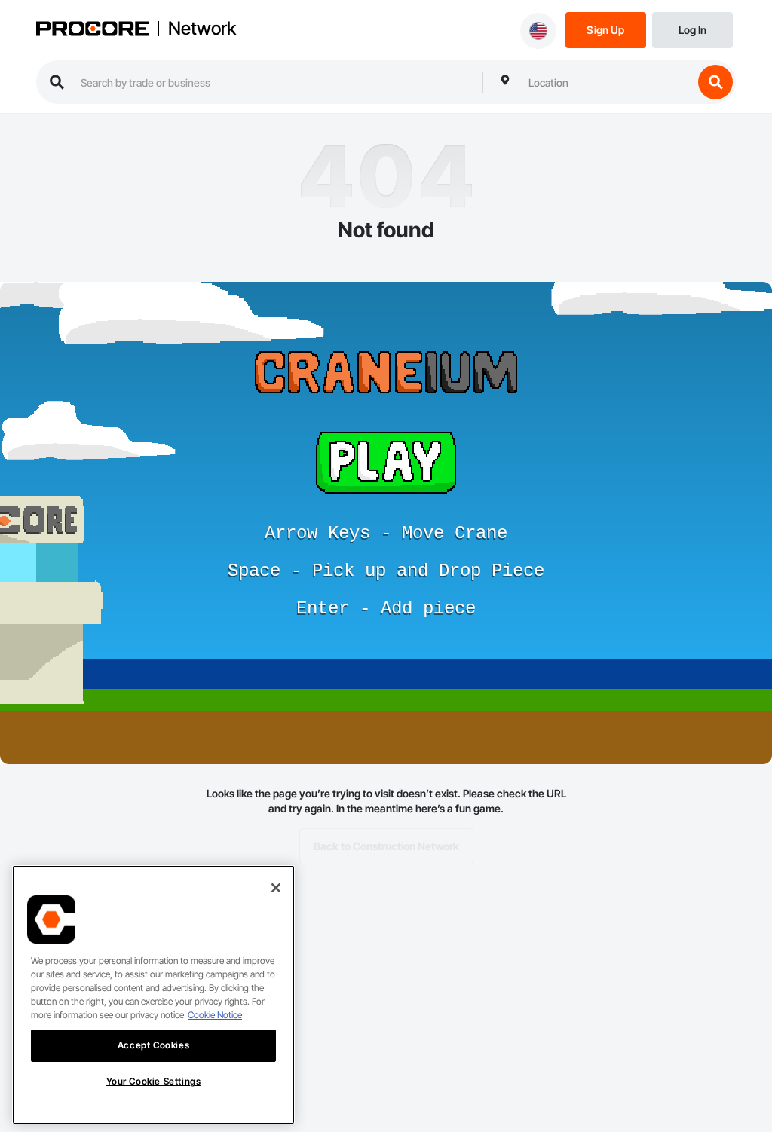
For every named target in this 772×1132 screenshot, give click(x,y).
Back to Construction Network (386, 846)
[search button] (715, 82)
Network (202, 28)
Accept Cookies (153, 1045)
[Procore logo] (92, 30)
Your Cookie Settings (153, 1081)
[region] (153, 994)
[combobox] (606, 82)
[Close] (276, 887)
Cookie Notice (215, 1014)
